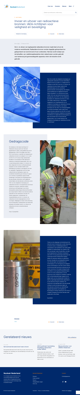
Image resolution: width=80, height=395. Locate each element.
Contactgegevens (66, 376)
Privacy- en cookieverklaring (43, 390)
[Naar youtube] (66, 382)
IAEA (18, 43)
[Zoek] (75, 12)
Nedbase (70, 390)
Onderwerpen (36, 378)
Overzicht (52, 33)
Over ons (50, 6)
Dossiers (57, 6)
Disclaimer (35, 390)
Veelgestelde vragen (38, 382)
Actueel (19, 17)
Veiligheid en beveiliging (21, 33)
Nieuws (64, 6)
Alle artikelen (72, 337)
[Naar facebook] (63, 382)
